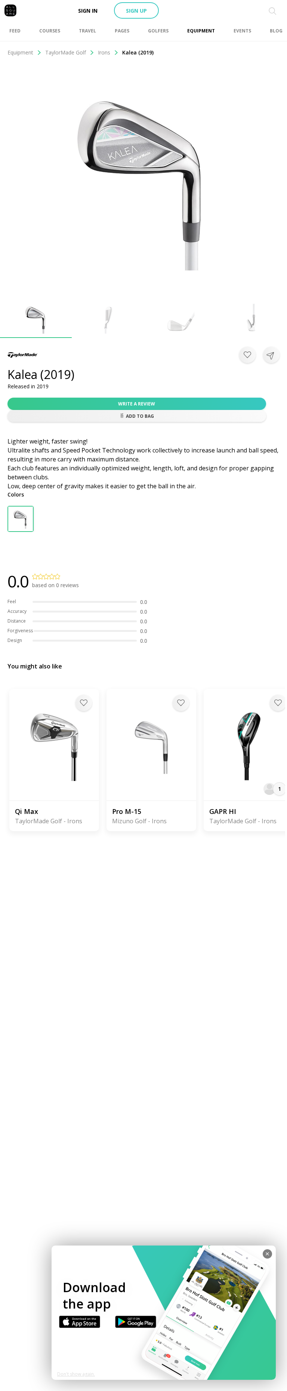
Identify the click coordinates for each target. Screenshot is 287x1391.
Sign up (136, 10)
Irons (104, 52)
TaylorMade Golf (65, 52)
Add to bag (140, 416)
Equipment (20, 52)
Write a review (136, 404)
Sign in (88, 10)
